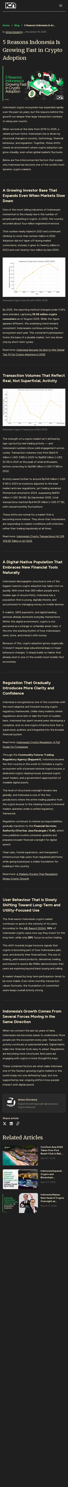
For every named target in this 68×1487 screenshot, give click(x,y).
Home (6, 25)
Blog (16, 25)
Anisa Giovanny (14, 31)
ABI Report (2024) (35, 928)
